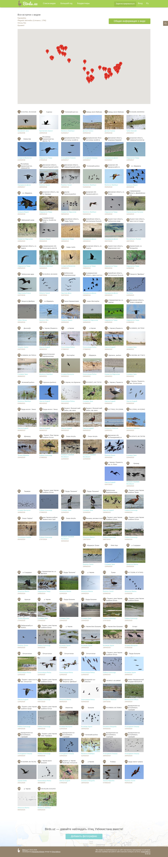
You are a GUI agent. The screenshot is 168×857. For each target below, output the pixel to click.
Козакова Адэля (64, 645)
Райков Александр (45, 455)
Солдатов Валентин (25, 158)
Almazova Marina (89, 537)
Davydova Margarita (109, 726)
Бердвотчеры (83, 3)
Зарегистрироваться (125, 4)
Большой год (66, 3)
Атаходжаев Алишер (68, 158)
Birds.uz (25, 850)
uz (149, 853)
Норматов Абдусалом (68, 212)
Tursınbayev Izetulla (24, 537)
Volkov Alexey (22, 320)
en (147, 853)
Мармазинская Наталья (134, 212)
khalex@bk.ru (145, 852)
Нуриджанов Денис (111, 158)
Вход (140, 3)
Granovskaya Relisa (68, 347)
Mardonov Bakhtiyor (68, 131)
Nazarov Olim (43, 320)
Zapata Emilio (22, 781)
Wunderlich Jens (23, 131)
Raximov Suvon (44, 185)
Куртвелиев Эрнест (46, 131)
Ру (147, 3)
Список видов (49, 3)
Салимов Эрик (131, 347)
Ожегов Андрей (44, 347)
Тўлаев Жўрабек (23, 455)
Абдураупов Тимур (45, 158)
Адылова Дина (66, 293)
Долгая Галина (88, 131)
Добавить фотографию (84, 836)
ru (145, 853)
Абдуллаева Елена (24, 293)
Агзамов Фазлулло (67, 374)
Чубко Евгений (131, 131)
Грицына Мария (132, 185)
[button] (63, 49)
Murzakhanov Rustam (133, 239)
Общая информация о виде (129, 21)
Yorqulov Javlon (23, 347)
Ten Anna (129, 293)
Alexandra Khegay (38, 852)
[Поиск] (165, 23)
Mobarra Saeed (44, 293)
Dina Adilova (56, 852)
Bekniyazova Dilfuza (131, 699)
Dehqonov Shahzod (111, 428)
